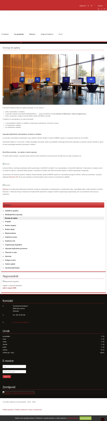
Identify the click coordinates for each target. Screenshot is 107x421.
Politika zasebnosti (21, 409)
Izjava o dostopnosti (35, 409)
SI (98, 9)
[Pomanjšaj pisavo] (88, 6)
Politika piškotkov (8, 409)
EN (105, 9)
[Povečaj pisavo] (91, 6)
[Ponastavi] (95, 6)
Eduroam (6, 189)
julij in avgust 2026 (9, 288)
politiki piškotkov (73, 418)
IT (101, 9)
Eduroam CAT (13, 177)
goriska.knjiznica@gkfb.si (21, 322)
